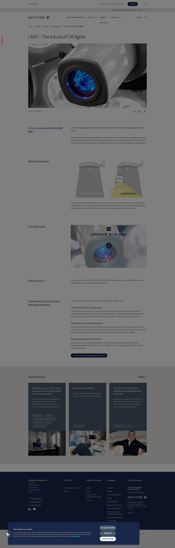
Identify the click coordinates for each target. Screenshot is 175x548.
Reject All (107, 533)
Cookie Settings (108, 539)
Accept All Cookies (108, 528)
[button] (8, 534)
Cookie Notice (75, 536)
